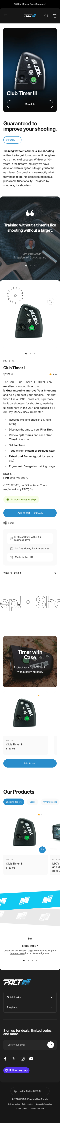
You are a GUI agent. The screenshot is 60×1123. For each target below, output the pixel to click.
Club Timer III (14, 744)
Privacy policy (14, 1104)
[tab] (13, 802)
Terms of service (37, 1108)
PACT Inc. (9, 361)
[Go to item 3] (34, 354)
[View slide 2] (30, 266)
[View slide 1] (26, 266)
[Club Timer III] (25, 713)
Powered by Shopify (37, 1099)
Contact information (44, 1104)
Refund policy (28, 1104)
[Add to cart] (42, 849)
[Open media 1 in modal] (50, 301)
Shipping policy (22, 1108)
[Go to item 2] (30, 354)
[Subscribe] (50, 1044)
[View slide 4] (36, 961)
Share (11, 522)
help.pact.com (17, 953)
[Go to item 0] (26, 354)
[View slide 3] (34, 266)
